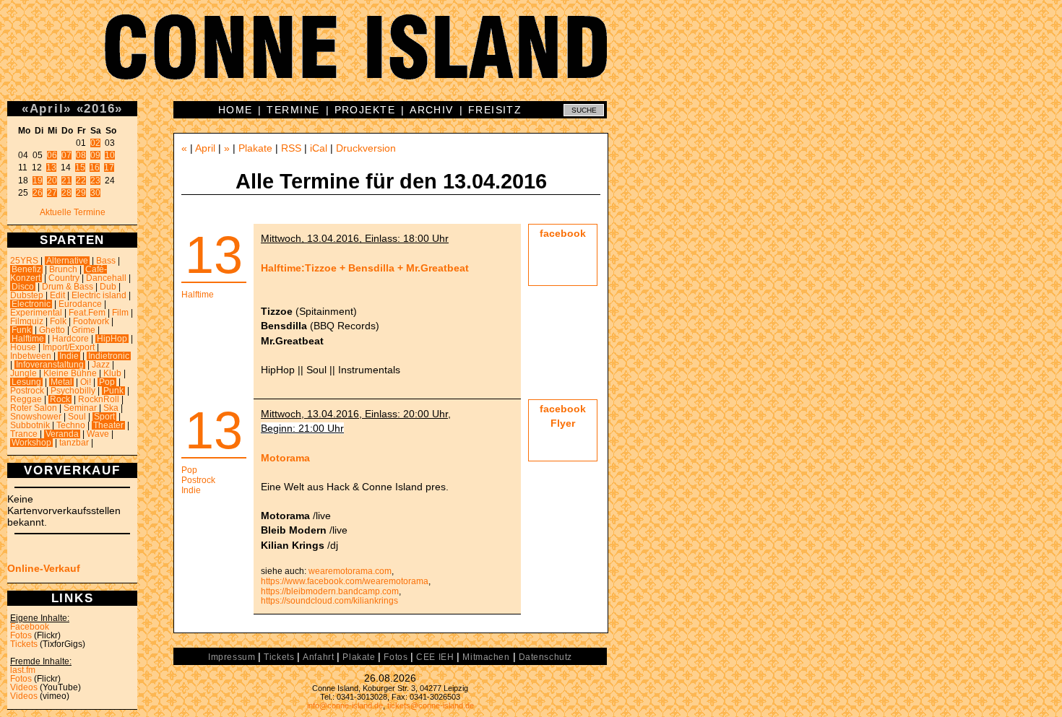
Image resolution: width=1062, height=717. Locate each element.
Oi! (85, 382)
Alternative (67, 260)
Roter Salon (33, 408)
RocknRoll (98, 399)
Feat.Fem (87, 312)
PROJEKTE (365, 110)
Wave (98, 434)
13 (51, 167)
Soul (77, 416)
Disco (23, 286)
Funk (21, 330)
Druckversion (366, 148)
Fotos (21, 635)
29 (81, 192)
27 (52, 192)
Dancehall (106, 278)
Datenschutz (545, 657)
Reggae (26, 399)
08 (81, 155)
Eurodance (80, 304)
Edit (57, 295)
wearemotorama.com (350, 571)
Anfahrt (318, 657)
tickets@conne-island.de (430, 705)
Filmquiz (26, 321)
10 (110, 155)
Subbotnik (30, 425)
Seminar (80, 408)
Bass (106, 260)
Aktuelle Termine (72, 212)
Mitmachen (485, 657)
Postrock (27, 390)
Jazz (101, 364)
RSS (291, 148)
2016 (99, 108)
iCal (318, 148)
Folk (58, 321)
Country (63, 278)
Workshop (31, 442)
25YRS (24, 260)
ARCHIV (432, 110)
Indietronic (108, 356)
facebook (563, 233)
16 (95, 167)
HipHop (112, 338)
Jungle (23, 373)
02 (95, 143)
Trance (24, 434)
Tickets (24, 644)
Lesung (26, 382)
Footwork (91, 321)
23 (95, 180)
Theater (108, 425)
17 (109, 167)
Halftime (28, 338)
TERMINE (293, 110)
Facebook (29, 626)
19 (38, 180)
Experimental (36, 312)
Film (120, 312)
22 (81, 180)
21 (66, 180)
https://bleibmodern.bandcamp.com (330, 591)
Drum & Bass (67, 286)
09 (95, 155)
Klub (112, 373)
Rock (60, 399)
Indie (69, 356)
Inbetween (30, 356)
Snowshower (35, 416)
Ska (110, 408)
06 (52, 155)
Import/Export (69, 347)
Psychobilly (73, 390)
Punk (113, 390)
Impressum (231, 657)
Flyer (563, 423)
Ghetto (52, 330)
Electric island (99, 295)
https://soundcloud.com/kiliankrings (329, 600)
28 (66, 192)
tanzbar (74, 442)
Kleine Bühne (70, 373)
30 (95, 192)
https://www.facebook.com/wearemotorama (344, 581)
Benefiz (26, 269)
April (47, 108)
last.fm (22, 670)
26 (38, 192)
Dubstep (26, 295)
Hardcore (70, 338)
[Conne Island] (531, 57)
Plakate (255, 148)
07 (66, 155)
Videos (24, 687)
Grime (83, 330)
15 (80, 167)
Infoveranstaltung (50, 364)
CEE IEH (435, 657)
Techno (70, 425)
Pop (107, 382)
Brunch (63, 269)
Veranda (62, 434)
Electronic (31, 304)
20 (52, 180)
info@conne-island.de (345, 705)
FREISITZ (495, 110)
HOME (235, 110)
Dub (108, 286)
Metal (61, 382)
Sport (104, 416)
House (23, 347)
